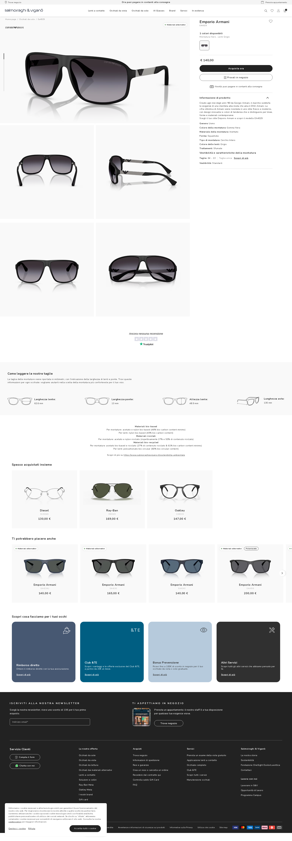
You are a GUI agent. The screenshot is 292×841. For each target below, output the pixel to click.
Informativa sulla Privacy (181, 827)
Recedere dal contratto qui (147, 775)
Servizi (183, 10)
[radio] (204, 45)
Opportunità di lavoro (252, 790)
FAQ (135, 784)
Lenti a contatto (87, 775)
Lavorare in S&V (249, 785)
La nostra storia (249, 755)
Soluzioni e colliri (88, 779)
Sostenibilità (247, 760)
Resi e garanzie (141, 765)
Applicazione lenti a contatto (202, 760)
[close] (271, 21)
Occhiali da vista (87, 760)
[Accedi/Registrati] (278, 10)
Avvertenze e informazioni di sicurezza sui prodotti (141, 827)
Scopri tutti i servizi (197, 775)
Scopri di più (241, 158)
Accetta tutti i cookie (85, 828)
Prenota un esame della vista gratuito (206, 755)
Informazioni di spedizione (146, 760)
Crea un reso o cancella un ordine (150, 770)
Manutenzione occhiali (198, 779)
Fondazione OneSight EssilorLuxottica (260, 765)
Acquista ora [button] (236, 68)
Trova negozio (14, 2)
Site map (223, 827)
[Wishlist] (272, 11)
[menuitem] (96, 11)
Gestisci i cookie (17, 828)
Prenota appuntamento (276, 2)
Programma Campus (251, 795)
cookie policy (15, 822)
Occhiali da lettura (88, 765)
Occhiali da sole (87, 755)
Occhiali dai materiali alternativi (95, 770)
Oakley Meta (85, 789)
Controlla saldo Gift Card (146, 779)
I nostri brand (86, 794)
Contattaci (246, 770)
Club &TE (192, 770)
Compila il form (27, 757)
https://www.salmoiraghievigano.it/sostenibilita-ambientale (154, 455)
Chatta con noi (27, 765)
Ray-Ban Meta (86, 784)
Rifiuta (31, 828)
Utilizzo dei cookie (206, 827)
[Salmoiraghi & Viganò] (24, 10)
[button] (284, 11)
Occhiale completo (196, 765)
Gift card (83, 799)
